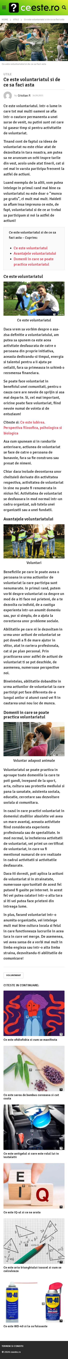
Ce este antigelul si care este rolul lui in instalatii (31, 1155)
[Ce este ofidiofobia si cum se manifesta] (34, 1013)
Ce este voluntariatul (31, 248)
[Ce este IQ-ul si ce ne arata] (34, 1186)
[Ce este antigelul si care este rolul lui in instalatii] (34, 1127)
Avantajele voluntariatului (35, 253)
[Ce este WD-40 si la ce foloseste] (34, 1300)
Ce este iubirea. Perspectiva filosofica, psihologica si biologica (32, 427)
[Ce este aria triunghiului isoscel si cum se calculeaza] (34, 1241)
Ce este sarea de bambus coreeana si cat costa (31, 1096)
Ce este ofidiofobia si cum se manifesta (30, 1040)
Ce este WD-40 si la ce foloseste (25, 1326)
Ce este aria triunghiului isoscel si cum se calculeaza (32, 1269)
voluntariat (13, 975)
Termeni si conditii (12, 1346)
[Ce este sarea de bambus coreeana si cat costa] (34, 1068)
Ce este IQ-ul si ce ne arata (22, 1212)
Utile (7, 74)
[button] (4, 7)
